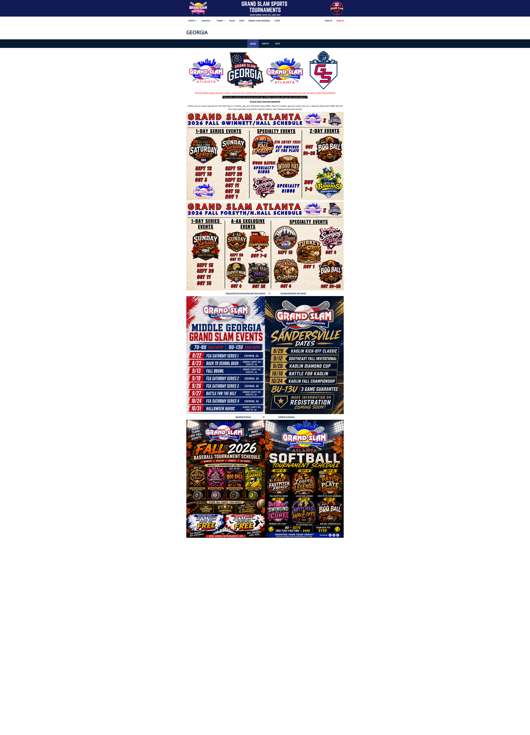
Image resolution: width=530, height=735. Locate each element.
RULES (232, 20)
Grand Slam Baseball (259, 20)
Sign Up (328, 20)
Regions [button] (206, 20)
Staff (277, 20)
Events (265, 43)
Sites (277, 43)
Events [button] (192, 20)
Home (253, 43)
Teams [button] (220, 20)
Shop (241, 20)
